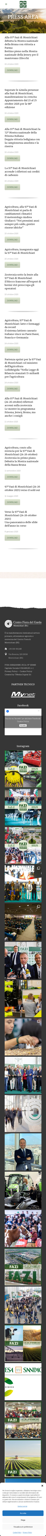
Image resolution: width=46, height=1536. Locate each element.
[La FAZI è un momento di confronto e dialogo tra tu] (23, 1420)
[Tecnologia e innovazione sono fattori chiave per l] (23, 768)
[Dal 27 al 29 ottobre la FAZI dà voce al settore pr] (23, 1458)
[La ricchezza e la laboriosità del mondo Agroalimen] (23, 1151)
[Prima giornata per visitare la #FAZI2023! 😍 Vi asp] (23, 1266)
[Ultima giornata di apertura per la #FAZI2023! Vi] (23, 998)
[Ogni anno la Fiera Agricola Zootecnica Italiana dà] (23, 807)
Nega (23, 1520)
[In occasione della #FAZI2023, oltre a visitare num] (23, 922)
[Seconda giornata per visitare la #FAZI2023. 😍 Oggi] (23, 1190)
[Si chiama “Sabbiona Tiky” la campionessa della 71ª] (23, 883)
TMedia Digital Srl (23, 674)
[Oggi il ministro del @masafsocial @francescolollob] (23, 960)
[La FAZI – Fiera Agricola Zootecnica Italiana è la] (23, 845)
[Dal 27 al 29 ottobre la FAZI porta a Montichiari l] (23, 1343)
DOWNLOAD (12, 70)
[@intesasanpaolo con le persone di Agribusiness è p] (23, 1381)
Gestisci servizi (22, 1506)
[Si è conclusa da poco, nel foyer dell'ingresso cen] (23, 1075)
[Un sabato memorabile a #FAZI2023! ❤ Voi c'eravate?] (23, 1037)
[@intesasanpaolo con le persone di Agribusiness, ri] (23, 1305)
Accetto (23, 725)
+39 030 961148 (15, 649)
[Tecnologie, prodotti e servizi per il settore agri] (23, 1113)
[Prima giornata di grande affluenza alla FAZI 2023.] (23, 1228)
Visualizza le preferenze (23, 1527)
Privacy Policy (27, 1532)
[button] (42, 1485)
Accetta (23, 1513)
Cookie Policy (17, 1532)
